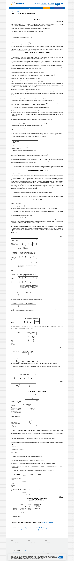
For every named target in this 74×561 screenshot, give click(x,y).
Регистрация (32, 543)
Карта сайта (49, 545)
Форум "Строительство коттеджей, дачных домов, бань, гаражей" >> (46, 528)
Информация (46, 8)
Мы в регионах (58, 8)
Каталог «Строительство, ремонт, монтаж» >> (25, 527)
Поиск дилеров (32, 544)
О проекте (34, 3)
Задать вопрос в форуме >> (40, 527)
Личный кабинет (44, 3)
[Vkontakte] (48, 551)
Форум (52, 8)
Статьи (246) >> (20, 529)
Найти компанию (15, 543)
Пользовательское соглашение (16, 552)
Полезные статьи (15, 545)
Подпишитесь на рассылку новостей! (47, 522)
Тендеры (29, 8)
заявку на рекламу (41, 551)
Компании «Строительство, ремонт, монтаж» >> (25, 528)
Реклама (31, 546)
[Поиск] (62, 3)
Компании (35, 8)
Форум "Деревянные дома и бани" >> (41, 529)
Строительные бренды (50, 544)
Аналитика (14, 8)
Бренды (40, 8)
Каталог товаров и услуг (16, 544)
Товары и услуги (22, 8)
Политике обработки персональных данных (36, 558)
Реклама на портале (51, 3)
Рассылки (38, 3)
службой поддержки (33, 551)
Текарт (26, 550)
